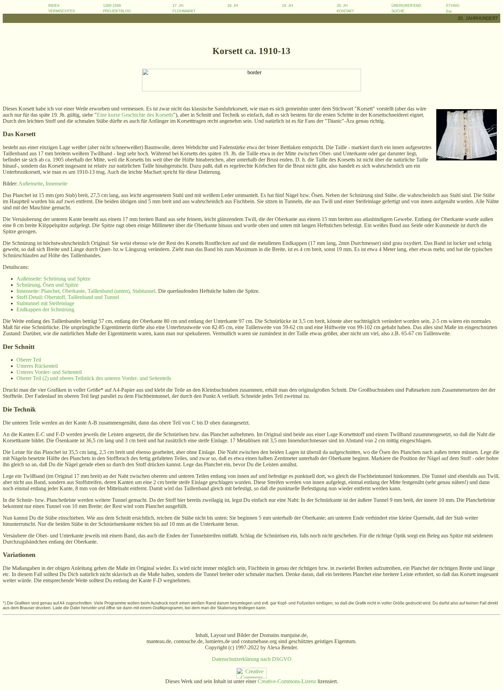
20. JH (342, 5)
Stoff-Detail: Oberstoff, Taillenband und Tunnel (67, 297)
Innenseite (56, 183)
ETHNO (453, 5)
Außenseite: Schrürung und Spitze (53, 279)
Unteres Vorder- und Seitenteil (49, 372)
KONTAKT (345, 11)
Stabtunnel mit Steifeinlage (45, 303)
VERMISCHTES (61, 11)
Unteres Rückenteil (37, 366)
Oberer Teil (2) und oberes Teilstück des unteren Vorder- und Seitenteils (93, 378)
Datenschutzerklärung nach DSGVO (252, 659)
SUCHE (397, 11)
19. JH (287, 5)
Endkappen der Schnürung (45, 309)
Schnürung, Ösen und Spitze (47, 285)
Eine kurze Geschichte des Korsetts (135, 115)
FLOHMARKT (184, 11)
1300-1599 (112, 5)
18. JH (232, 5)
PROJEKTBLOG (117, 11)
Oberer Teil (28, 360)
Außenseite (30, 183)
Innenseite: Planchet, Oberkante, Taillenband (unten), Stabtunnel (85, 291)
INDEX (54, 5)
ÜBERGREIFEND (406, 5)
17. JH (177, 5)
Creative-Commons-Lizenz (287, 681)
